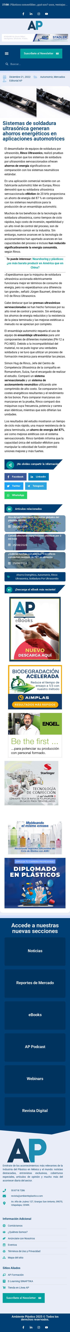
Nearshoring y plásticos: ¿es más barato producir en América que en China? (35, 263)
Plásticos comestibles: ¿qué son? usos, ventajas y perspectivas (36, 4)
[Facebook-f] (23, 14)
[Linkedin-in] (31, 14)
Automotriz (46, 76)
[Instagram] (39, 14)
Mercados (59, 76)
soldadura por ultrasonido (44, 578)
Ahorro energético (26, 574)
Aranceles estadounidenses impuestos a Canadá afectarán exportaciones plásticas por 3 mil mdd (34, 535)
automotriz (44, 574)
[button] (7, 53)
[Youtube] (46, 14)
